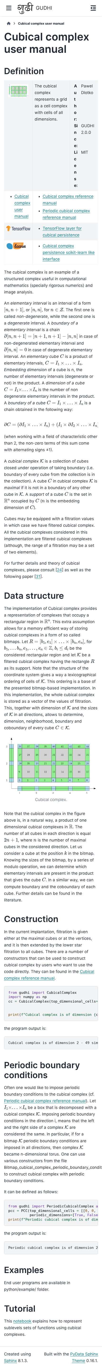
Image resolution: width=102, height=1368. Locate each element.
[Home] (8, 23)
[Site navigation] (8, 8)
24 (59, 569)
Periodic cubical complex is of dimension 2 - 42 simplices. (53, 1248)
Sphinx (10, 1360)
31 (38, 576)
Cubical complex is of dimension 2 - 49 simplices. (53, 1043)
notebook (22, 1321)
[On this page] (93, 8)
